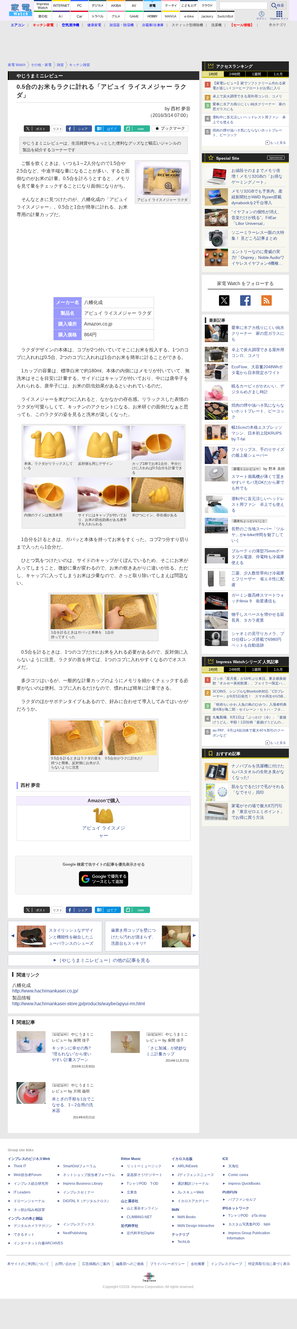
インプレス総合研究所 (31, 1184)
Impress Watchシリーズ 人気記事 (247, 661)
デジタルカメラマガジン (33, 1226)
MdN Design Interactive (196, 1226)
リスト (57, 129)
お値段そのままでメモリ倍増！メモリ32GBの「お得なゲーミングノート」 (256, 176)
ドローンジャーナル (29, 1201)
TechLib (184, 1242)
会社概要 (198, 1264)
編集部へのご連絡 (130, 1264)
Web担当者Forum (27, 1175)
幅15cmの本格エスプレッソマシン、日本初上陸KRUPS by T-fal (256, 433)
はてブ (112, 129)
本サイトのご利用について (28, 1264)
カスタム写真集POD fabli (249, 1224)
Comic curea (238, 1175)
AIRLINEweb (188, 1166)
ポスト (41, 129)
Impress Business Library (83, 1184)
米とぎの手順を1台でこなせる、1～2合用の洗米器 (73, 1105)
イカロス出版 (182, 1159)
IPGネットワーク (235, 1208)
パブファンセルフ (242, 1200)
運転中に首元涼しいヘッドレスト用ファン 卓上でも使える (257, 504)
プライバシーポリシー (167, 1264)
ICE (225, 1159)
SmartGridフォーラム (79, 1166)
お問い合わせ (65, 1264)
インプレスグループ (226, 1264)
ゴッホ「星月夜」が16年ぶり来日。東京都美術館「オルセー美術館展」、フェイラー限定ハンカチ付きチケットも (249, 684)
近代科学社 (129, 1226)
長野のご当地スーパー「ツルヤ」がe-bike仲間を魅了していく (257, 534)
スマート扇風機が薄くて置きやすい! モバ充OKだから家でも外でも (257, 482)
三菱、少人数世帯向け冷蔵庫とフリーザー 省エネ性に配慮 (257, 579)
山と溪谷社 (129, 1201)
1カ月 (278, 74)
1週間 (256, 74)
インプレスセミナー (78, 1192)
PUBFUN (229, 1192)
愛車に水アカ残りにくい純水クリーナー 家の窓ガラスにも (257, 333)
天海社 (233, 1166)
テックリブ (180, 1234)
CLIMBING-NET (139, 1217)
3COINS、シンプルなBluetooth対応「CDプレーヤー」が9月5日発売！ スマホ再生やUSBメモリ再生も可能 (250, 696)
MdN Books (187, 1217)
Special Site (227, 158)
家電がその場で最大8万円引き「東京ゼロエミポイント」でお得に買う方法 (257, 811)
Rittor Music (131, 1159)
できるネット (24, 1234)
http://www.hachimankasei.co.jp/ (45, 990)
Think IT (20, 1166)
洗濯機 (216, 25)
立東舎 (132, 1192)
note (141, 129)
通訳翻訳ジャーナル (193, 1184)
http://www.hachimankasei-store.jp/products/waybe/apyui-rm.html (78, 1003)
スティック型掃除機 (187, 25)
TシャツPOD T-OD (142, 1184)
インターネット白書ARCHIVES (38, 1243)
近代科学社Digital (140, 1233)
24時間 (234, 74)
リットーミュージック (144, 1166)
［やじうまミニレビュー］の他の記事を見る (103, 960)
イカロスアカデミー (193, 1201)
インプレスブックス (78, 1224)
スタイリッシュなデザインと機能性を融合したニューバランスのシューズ (71, 937)
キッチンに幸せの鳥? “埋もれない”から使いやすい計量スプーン (71, 1054)
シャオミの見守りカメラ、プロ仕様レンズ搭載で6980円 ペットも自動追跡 (258, 639)
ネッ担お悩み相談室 (29, 1210)
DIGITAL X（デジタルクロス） (87, 1201)
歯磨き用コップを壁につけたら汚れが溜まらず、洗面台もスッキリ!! (133, 937)
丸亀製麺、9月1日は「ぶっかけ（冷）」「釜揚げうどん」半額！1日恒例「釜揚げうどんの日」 (249, 722)
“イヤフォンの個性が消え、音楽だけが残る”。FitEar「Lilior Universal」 (256, 217)
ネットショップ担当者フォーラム (89, 1175)
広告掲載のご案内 (96, 1264)
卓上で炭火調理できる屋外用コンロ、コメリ (247, 96)
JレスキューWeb (191, 1192)
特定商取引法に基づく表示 (269, 1264)
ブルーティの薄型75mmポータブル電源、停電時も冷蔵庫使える (257, 557)
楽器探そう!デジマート (144, 1175)
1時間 (213, 74)
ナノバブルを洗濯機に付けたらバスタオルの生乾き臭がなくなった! (257, 772)
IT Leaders (22, 1192)
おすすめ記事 (228, 753)
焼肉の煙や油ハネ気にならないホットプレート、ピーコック (257, 411)
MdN (175, 1210)
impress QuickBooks (244, 1184)
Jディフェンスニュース (196, 1175)
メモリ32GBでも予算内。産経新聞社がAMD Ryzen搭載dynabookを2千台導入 (256, 197)
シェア (83, 129)
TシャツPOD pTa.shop (247, 1216)
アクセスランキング (234, 66)
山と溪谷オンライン (142, 1208)
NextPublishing (75, 1233)
